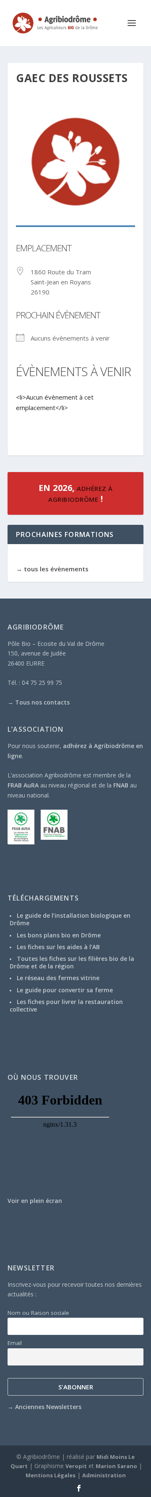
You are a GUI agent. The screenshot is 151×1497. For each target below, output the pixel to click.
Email (15, 1343)
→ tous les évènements (52, 569)
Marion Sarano (116, 1466)
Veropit (76, 1466)
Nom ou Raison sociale (38, 1312)
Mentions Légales (51, 1475)
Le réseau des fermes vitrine (58, 978)
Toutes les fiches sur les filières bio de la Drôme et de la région (72, 962)
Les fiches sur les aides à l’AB (58, 947)
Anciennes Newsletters (48, 1407)
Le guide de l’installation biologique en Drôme (70, 919)
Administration (104, 1475)
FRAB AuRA (23, 785)
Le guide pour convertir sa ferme (65, 990)
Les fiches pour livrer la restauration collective (66, 1005)
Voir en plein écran (35, 1201)
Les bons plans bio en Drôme (59, 935)
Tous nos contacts (42, 702)
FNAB (120, 785)
